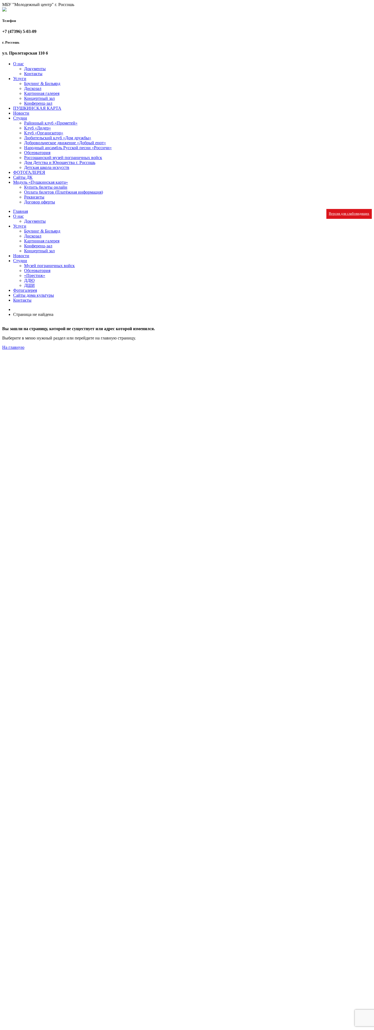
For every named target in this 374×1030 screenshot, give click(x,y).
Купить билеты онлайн (45, 187)
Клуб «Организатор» (43, 133)
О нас (18, 63)
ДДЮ (29, 280)
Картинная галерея (41, 93)
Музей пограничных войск (49, 265)
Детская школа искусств (46, 167)
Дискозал (32, 88)
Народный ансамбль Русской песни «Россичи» (68, 147)
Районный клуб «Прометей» (50, 123)
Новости (21, 113)
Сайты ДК (23, 177)
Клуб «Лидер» (37, 128)
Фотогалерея (25, 290)
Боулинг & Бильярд (42, 83)
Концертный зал (39, 98)
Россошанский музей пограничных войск (63, 157)
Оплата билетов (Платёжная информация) (63, 192)
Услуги (19, 78)
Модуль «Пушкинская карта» (40, 182)
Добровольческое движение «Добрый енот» (65, 142)
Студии (20, 118)
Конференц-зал (38, 103)
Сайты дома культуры (33, 295)
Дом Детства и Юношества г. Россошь (59, 162)
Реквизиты (34, 197)
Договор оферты (39, 202)
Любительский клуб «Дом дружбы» (57, 137)
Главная (20, 211)
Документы (35, 68)
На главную (13, 347)
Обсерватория (37, 152)
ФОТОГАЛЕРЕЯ (29, 172)
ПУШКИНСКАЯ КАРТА (37, 108)
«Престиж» (34, 275)
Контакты (33, 73)
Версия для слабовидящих (349, 213)
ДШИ (29, 285)
